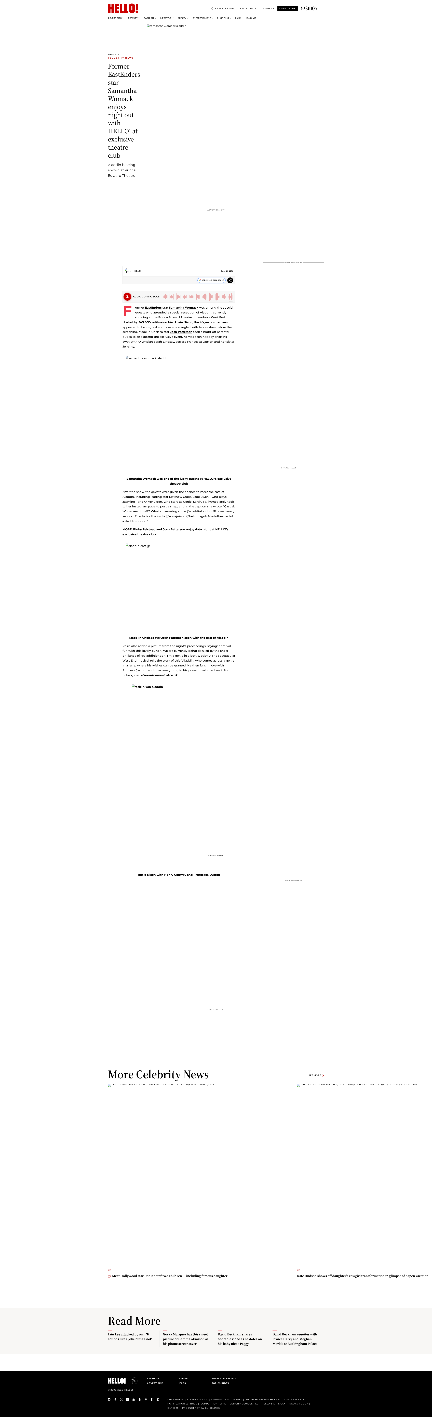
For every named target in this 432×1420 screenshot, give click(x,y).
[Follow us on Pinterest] (145, 1399)
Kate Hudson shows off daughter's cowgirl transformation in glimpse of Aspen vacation (362, 1275)
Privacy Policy (294, 1399)
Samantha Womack (183, 307)
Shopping (223, 18)
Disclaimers (175, 1399)
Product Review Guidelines (201, 1408)
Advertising (155, 1383)
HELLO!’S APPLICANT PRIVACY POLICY (285, 1403)
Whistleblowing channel (263, 1399)
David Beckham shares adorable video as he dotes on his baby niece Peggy (240, 1339)
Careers (173, 1408)
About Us (153, 1378)
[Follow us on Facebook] (115, 1399)
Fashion (149, 18)
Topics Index (220, 1383)
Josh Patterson (181, 332)
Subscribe (287, 8)
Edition (247, 8)
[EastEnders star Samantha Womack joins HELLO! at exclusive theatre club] (309, 8)
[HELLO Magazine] (123, 8)
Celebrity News (121, 58)
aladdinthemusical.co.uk (159, 675)
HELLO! (137, 271)
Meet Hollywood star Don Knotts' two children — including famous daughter (169, 1275)
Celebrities (115, 18)
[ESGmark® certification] (132, 1380)
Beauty (182, 18)
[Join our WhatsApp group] (158, 1399)
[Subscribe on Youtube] (133, 1399)
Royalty (133, 18)
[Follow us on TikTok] (127, 1399)
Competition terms (213, 1403)
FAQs (182, 1383)
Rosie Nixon (183, 322)
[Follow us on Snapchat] (139, 1399)
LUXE (238, 18)
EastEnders (153, 307)
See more (315, 1075)
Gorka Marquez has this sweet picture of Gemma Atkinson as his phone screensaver (185, 1339)
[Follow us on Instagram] (109, 1399)
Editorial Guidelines (244, 1403)
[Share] (230, 280)
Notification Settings (182, 1403)
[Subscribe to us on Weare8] (152, 1399)
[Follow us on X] (121, 1399)
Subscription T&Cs (223, 1378)
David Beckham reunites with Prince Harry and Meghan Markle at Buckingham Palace (295, 1339)
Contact (185, 1378)
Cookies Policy (197, 1399)
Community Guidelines (226, 1399)
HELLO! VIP (250, 18)
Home (112, 54)
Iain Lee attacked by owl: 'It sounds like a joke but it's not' (130, 1336)
